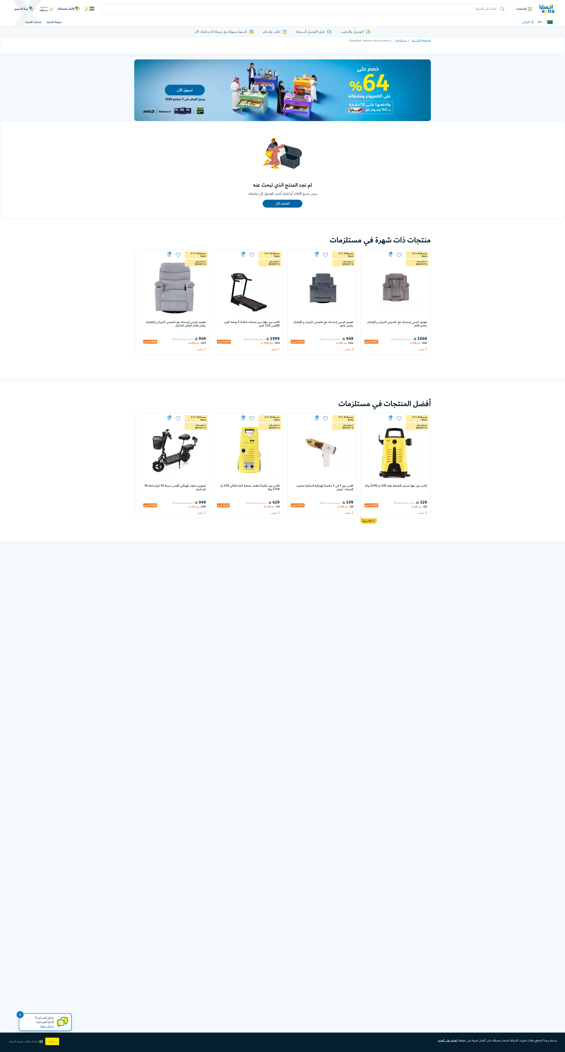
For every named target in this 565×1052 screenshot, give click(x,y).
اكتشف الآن (282, 203)
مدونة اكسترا (54, 22)
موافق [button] (52, 1041)
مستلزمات (401, 40)
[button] (26, 1041)
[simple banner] (546, 9)
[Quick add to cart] (379, 254)
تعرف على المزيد (447, 1040)
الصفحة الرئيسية (421, 40)
